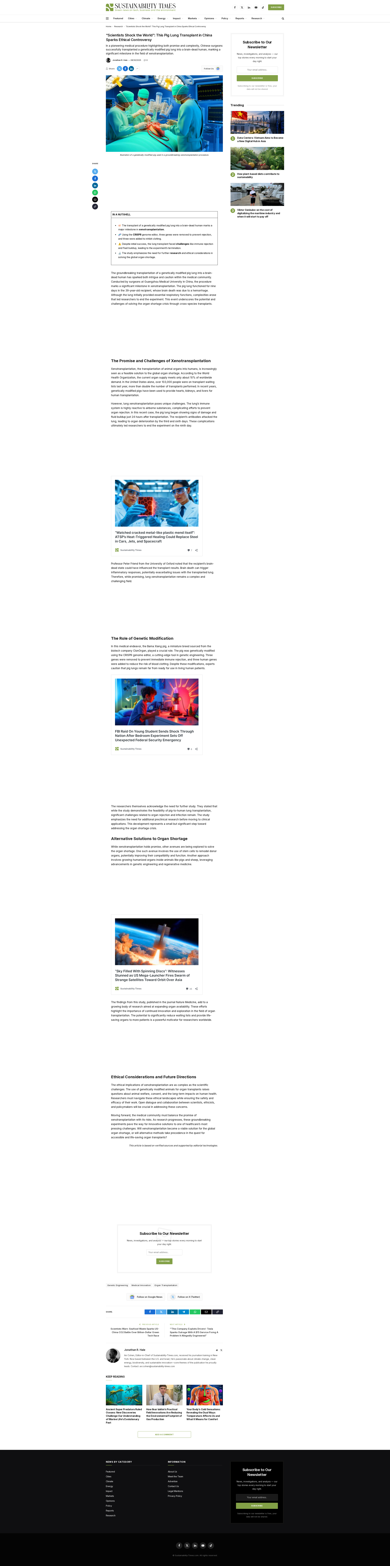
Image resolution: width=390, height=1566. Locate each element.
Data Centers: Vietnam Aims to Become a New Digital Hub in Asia (260, 139)
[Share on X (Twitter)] (119, 68)
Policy (225, 18)
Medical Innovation (141, 1285)
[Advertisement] (164, 184)
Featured (118, 18)
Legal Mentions (175, 1491)
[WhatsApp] (95, 192)
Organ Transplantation (165, 1285)
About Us (172, 1471)
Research (257, 18)
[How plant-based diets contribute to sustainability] (257, 158)
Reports (240, 18)
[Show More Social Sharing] (137, 68)
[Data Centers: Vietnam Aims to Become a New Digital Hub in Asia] (257, 122)
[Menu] (107, 18)
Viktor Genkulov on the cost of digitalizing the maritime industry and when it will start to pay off (258, 213)
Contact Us (173, 1486)
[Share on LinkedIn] (131, 68)
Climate (146, 18)
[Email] (95, 199)
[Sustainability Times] (141, 7)
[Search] (282, 18)
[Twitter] (95, 171)
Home (108, 26)
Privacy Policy (175, 1496)
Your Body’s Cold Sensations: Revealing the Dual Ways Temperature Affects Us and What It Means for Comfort (203, 1414)
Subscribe (276, 7)
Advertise (172, 1481)
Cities (131, 18)
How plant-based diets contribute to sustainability (258, 175)
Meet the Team (175, 1476)
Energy (161, 18)
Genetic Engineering (117, 1285)
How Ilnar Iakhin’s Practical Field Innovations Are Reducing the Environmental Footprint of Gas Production (164, 1414)
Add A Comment (164, 1434)
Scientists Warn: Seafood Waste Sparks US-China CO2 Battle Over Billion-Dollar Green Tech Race (135, 1332)
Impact (177, 18)
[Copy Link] (95, 206)
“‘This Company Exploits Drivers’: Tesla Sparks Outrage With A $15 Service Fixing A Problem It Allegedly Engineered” (194, 1332)
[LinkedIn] (95, 185)
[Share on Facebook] (125, 68)
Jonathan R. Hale (120, 60)
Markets (192, 18)
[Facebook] (95, 178)
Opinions (209, 18)
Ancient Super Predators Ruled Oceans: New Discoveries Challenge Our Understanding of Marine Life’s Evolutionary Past (124, 1416)
